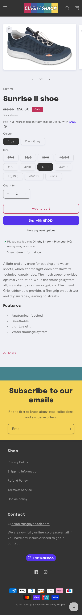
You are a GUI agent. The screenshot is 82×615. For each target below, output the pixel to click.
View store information (24, 252)
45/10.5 (15, 177)
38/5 (30, 158)
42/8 (29, 168)
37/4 (13, 158)
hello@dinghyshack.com (30, 524)
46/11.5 (36, 177)
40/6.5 (66, 158)
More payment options (41, 230)
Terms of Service (20, 490)
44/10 (65, 168)
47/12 (56, 177)
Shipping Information (23, 471)
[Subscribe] (69, 429)
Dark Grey (35, 142)
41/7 (13, 168)
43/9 (45, 167)
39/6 (47, 158)
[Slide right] (50, 78)
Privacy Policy (18, 462)
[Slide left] (32, 78)
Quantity (9, 185)
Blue (11, 141)
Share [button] (12, 352)
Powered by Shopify (54, 604)
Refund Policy (18, 480)
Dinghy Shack (34, 604)
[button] (5, 8)
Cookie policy (17, 499)
